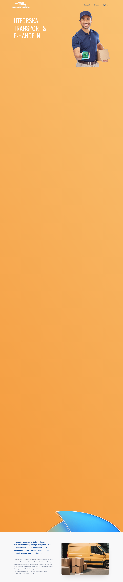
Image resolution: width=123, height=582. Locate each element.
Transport (87, 5)
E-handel (96, 5)
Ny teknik (106, 5)
